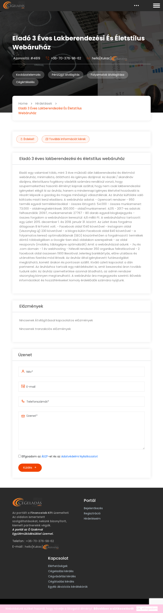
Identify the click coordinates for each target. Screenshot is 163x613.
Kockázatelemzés (28, 75)
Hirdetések (43, 103)
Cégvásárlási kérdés (62, 576)
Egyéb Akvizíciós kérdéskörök (68, 587)
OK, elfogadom (147, 609)
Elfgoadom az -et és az (60, 456)
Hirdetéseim (92, 519)
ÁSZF (45, 456)
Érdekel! (28, 139)
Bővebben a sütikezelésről (114, 609)
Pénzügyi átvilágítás (66, 75)
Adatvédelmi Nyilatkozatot (79, 456)
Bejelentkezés (93, 508)
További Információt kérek (67, 139)
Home (23, 103)
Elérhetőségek (58, 566)
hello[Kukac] (102, 58)
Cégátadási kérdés (61, 582)
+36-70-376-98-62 (66, 58)
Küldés (28, 468)
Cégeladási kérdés (61, 571)
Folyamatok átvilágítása (107, 75)
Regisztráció (92, 513)
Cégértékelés (25, 82)
